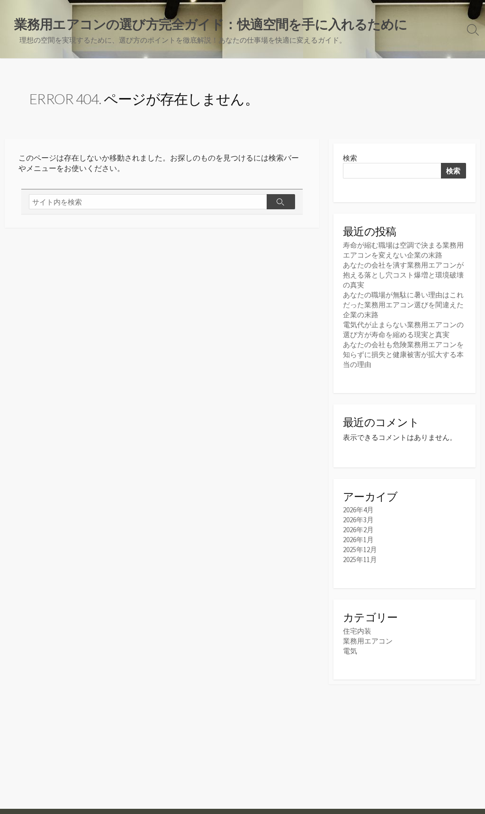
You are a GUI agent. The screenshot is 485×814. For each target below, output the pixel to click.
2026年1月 (358, 539)
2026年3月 (358, 519)
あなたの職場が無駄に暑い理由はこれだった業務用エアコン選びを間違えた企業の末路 (403, 304)
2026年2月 (358, 529)
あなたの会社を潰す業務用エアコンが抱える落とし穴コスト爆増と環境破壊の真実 (403, 274)
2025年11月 (360, 559)
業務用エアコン (368, 640)
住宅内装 (357, 630)
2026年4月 (358, 509)
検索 (350, 157)
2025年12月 (360, 549)
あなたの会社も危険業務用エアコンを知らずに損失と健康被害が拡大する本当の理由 (403, 354)
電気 (350, 650)
